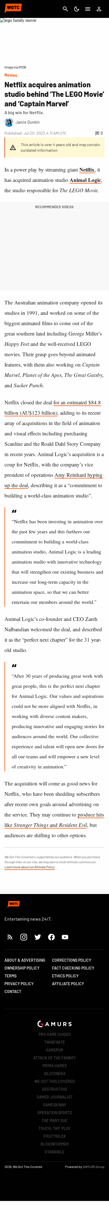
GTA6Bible (54, 1151)
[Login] (99, 9)
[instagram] (23, 937)
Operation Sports (54, 1112)
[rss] (10, 937)
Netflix (86, 169)
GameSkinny (54, 1104)
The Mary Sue (54, 1120)
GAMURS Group (94, 1167)
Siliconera (54, 1073)
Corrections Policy (71, 960)
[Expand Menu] (87, 9)
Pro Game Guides (55, 1034)
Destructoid (54, 1089)
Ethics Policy (65, 975)
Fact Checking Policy (73, 968)
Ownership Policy (21, 968)
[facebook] (51, 937)
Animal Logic (85, 180)
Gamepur (54, 1050)
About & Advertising (24, 960)
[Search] (65, 9)
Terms (10, 975)
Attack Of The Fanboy (54, 1057)
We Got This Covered (54, 1081)
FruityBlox (54, 1136)
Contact (12, 991)
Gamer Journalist (55, 1097)
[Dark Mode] (76, 9)
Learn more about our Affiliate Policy (29, 867)
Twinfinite (54, 1042)
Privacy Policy (19, 983)
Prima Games (54, 1065)
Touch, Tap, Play (54, 1128)
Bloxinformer (55, 1144)
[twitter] (37, 937)
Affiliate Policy (68, 983)
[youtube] (65, 937)
